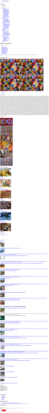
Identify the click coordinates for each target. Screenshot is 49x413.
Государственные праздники (6, 33)
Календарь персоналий (6, 18)
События (3, 398)
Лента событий (5, 37)
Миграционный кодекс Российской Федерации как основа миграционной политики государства (14, 403)
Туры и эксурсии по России (6, 22)
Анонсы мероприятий (6, 36)
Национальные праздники (6, 10)
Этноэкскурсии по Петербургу (7, 21)
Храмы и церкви (5, 17)
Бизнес (1, 241)
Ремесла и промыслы (5, 14)
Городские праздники (5, 32)
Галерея (3, 92)
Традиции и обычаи (4, 52)
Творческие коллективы (6, 12)
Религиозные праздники (6, 35)
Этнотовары (3, 29)
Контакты (3, 41)
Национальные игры (5, 13)
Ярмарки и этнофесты (6, 15)
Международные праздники (6, 34)
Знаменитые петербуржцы (6, 20)
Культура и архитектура (6, 16)
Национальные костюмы (6, 30)
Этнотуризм (3, 396)
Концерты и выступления (6, 23)
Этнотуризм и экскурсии (6, 26)
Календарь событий (5, 31)
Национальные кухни (6, 11)
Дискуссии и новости (5, 40)
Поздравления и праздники (6, 38)
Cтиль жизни (4, 39)
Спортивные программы (6, 27)
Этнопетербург (3, 8)
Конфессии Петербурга (6, 9)
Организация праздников (6, 24)
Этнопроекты (3, 397)
